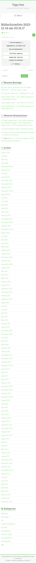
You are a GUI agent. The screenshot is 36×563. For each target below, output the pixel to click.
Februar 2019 (5, 383)
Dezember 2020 (6, 331)
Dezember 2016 (6, 460)
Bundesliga (5, 517)
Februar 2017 (5, 453)
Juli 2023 (4, 236)
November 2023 (7, 222)
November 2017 (7, 428)
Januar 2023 (5, 254)
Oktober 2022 (6, 261)
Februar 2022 (5, 282)
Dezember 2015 (6, 502)
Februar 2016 (5, 495)
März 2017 (5, 449)
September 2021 (7, 299)
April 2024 (4, 208)
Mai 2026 (4, 160)
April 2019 (4, 376)
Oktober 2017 (6, 432)
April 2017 (4, 446)
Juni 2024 (4, 201)
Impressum (27, 560)
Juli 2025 (4, 173)
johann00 (6, 129)
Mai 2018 (4, 407)
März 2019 (5, 379)
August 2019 (5, 369)
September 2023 (7, 229)
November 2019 (7, 359)
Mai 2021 (4, 313)
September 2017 (7, 435)
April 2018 (4, 411)
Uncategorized (6, 538)
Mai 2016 (4, 484)
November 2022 (7, 257)
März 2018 (5, 414)
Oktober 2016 (6, 467)
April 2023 (4, 243)
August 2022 (5, 268)
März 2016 (5, 491)
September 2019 (7, 365)
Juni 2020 (4, 338)
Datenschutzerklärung (18, 560)
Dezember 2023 (6, 219)
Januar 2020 (5, 352)
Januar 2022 (5, 285)
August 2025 (5, 170)
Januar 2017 (5, 456)
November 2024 (7, 184)
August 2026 (5, 153)
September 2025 (7, 166)
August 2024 (5, 194)
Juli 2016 (4, 477)
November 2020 (7, 334)
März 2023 (5, 247)
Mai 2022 (4, 271)
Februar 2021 (5, 324)
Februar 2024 (5, 215)
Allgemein (4, 513)
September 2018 (7, 397)
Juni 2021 (4, 310)
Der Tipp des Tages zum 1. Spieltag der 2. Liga (17, 93)
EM (2, 520)
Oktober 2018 (6, 393)
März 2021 (5, 320)
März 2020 (5, 345)
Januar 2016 (5, 498)
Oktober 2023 (6, 226)
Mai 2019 (4, 372)
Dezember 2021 (6, 289)
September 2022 (7, 264)
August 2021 (5, 303)
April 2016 (4, 488)
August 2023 (5, 233)
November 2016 (7, 463)
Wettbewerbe (6, 541)
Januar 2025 (5, 177)
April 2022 (4, 275)
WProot (6, 33)
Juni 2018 (4, 404)
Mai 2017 (4, 442)
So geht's (4, 527)
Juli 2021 (4, 306)
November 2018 (7, 390)
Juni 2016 (4, 481)
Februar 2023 (5, 250)
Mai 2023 (4, 240)
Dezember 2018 (6, 386)
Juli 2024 (4, 198)
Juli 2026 (4, 156)
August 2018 (5, 400)
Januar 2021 (5, 327)
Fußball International (8, 524)
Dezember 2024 (6, 180)
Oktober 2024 (6, 187)
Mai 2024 (4, 205)
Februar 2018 (5, 418)
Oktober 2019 (6, 362)
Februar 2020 (5, 348)
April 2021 (4, 317)
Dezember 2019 (6, 355)
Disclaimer (8, 560)
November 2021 (7, 292)
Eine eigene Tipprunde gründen (22, 129)
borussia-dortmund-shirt (11, 132)
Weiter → (31, 70)
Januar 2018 (5, 421)
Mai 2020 (4, 341)
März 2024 (5, 212)
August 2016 (5, 474)
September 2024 (7, 191)
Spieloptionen (6, 531)
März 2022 (5, 278)
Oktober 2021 (6, 296)
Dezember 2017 (6, 425)
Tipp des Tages (6, 534)
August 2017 (5, 439)
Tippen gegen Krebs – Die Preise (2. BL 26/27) (17, 103)
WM (2, 545)
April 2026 (4, 163)
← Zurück (4, 70)
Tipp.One (18, 4)
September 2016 (7, 470)
